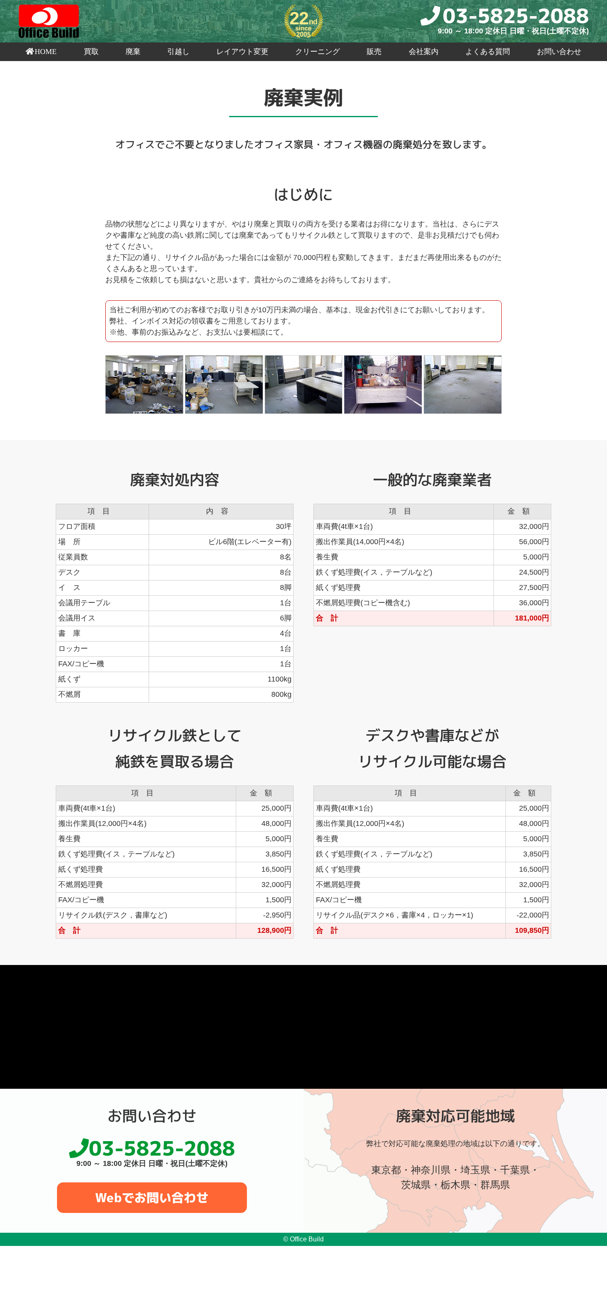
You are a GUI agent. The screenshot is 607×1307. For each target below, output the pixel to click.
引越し (178, 51)
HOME (46, 51)
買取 (91, 51)
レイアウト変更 (242, 51)
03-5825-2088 (516, 15)
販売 (374, 51)
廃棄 (133, 51)
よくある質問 (487, 51)
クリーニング (317, 51)
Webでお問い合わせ (152, 1197)
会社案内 (424, 51)
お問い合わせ (559, 51)
